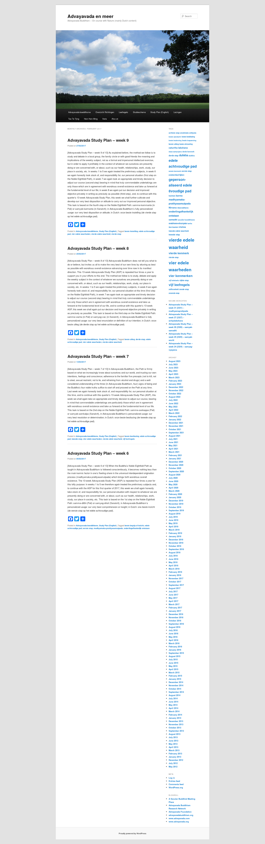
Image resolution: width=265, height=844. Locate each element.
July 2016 (173, 630)
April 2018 (173, 565)
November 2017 (176, 578)
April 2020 (173, 487)
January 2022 (175, 419)
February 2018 (175, 571)
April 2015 (173, 669)
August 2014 (174, 695)
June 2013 (173, 740)
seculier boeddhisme (186, 219)
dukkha (192, 155)
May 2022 (173, 406)
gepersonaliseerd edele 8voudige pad (180, 185)
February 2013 (175, 753)
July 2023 (173, 364)
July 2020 (173, 477)
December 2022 (176, 387)
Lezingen (178, 112)
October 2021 (175, 429)
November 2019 (176, 503)
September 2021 (176, 432)
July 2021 (173, 439)
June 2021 (173, 442)
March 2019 (174, 529)
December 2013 (176, 721)
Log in (172, 777)
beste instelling (131, 231)
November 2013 (176, 724)
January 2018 (175, 575)
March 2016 (174, 643)
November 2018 (176, 542)
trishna (182, 227)
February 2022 (175, 416)
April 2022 (173, 409)
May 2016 (173, 636)
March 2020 (174, 490)
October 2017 (175, 581)
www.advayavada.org (179, 821)
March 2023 (174, 377)
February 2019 (175, 533)
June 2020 (173, 481)
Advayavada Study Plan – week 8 (98, 248)
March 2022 (174, 413)
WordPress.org (176, 787)
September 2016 (176, 623)
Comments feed (176, 784)
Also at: (115, 118)
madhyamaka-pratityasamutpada (108, 528)
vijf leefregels (129, 439)
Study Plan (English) (159, 112)
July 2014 (173, 698)
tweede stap (77, 439)
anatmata (184, 132)
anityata (192, 132)
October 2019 (175, 507)
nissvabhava (182, 207)
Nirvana (173, 207)
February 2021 (175, 455)
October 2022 (175, 393)
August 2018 (174, 552)
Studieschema (139, 112)
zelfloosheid (174, 289)
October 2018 (175, 546)
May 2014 (173, 704)
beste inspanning (189, 140)
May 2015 (173, 666)
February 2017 (175, 607)
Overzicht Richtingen (105, 112)
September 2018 (176, 549)
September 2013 (176, 730)
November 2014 (176, 685)
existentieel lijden (176, 174)
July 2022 (173, 400)
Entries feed (174, 781)
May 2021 (173, 445)
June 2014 (173, 701)
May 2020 (173, 484)
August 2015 (174, 656)
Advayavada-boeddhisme (79, 112)
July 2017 (173, 591)
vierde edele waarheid (100, 234)
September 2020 (176, 471)
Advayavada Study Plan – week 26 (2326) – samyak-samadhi (181, 327)
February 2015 (175, 675)
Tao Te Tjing (73, 118)
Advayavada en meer (90, 16)
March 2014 (174, 711)
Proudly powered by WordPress (132, 833)
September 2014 (176, 691)
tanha (189, 223)
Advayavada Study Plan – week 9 (98, 140)
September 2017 (176, 584)
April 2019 (173, 526)
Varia (104, 118)
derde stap (140, 339)
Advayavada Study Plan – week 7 (98, 356)
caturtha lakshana (178, 147)
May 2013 (173, 743)
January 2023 (175, 383)
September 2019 (176, 510)
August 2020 (174, 474)
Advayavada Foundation (180, 811)
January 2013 (175, 756)
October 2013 (175, 727)
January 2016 (175, 649)
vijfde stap (184, 280)
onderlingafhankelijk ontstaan (137, 528)
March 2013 (174, 750)
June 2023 (173, 367)
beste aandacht (175, 137)
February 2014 (175, 714)
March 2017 (174, 604)
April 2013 (173, 747)
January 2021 (175, 458)
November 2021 (176, 425)
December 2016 (176, 614)
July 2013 (173, 737)
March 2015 (174, 672)
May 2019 (173, 523)
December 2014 (176, 682)
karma (179, 195)
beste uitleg (130, 339)
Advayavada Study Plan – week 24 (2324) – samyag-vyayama (181, 346)
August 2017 (174, 588)
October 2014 (175, 688)
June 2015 (173, 662)
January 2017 (175, 610)
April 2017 (173, 601)
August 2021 (174, 435)
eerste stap (88, 528)
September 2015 (176, 652)
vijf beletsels (174, 280)
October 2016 (175, 620)
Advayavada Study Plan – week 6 (98, 453)
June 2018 (173, 559)
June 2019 (173, 520)
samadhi (173, 219)
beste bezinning (175, 140)
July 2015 (173, 659)
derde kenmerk (188, 151)
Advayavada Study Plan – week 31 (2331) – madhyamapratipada (181, 307)
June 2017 (173, 594)
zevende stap (174, 293)
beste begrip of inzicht (134, 525)
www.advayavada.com (179, 818)
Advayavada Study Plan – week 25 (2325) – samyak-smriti (181, 337)
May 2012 (173, 766)
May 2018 (173, 562)
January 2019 (175, 536)
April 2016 (173, 640)
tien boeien (173, 227)
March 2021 (174, 451)
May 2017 (173, 597)
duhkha (183, 155)
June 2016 (173, 633)
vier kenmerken (181, 275)
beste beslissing (132, 436)
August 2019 (174, 513)
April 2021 (173, 448)
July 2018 (173, 555)
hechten (172, 195)
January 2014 (175, 717)
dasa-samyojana (175, 151)
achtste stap (174, 132)
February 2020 (175, 494)
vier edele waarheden (81, 234)
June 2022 (173, 403)
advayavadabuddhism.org (181, 815)
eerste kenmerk (175, 171)
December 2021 (176, 422)
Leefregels (123, 112)
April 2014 (173, 708)
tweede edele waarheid (179, 230)
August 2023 (174, 361)
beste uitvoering (186, 144)
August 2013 (174, 734)
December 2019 (176, 500)
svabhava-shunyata (178, 223)
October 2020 (175, 468)
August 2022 (174, 396)
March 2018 (174, 568)
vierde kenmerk (179, 253)
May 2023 (173, 370)
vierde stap (116, 234)
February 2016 (175, 646)
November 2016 (176, 617)
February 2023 (175, 380)
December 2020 (176, 461)
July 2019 (173, 516)
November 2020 (176, 464)
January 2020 (175, 497)
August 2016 (174, 627)
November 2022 (176, 390)
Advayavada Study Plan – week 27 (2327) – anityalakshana (181, 317)
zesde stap (184, 289)
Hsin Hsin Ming (91, 118)
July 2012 (173, 763)
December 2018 (176, 539)
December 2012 (176, 759)
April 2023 (173, 374)
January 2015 (175, 678)
